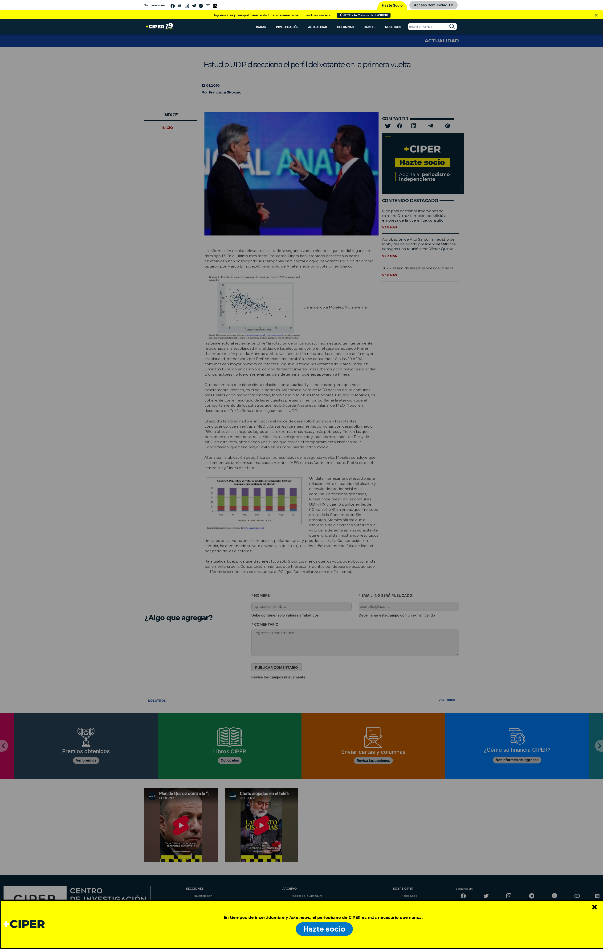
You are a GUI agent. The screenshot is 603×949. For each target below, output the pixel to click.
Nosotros (393, 27)
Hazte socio (324, 929)
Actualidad (317, 27)
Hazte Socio (392, 5)
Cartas (369, 27)
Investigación (287, 27)
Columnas (345, 27)
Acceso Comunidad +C (433, 5)
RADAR (261, 27)
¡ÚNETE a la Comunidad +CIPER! (363, 15)
